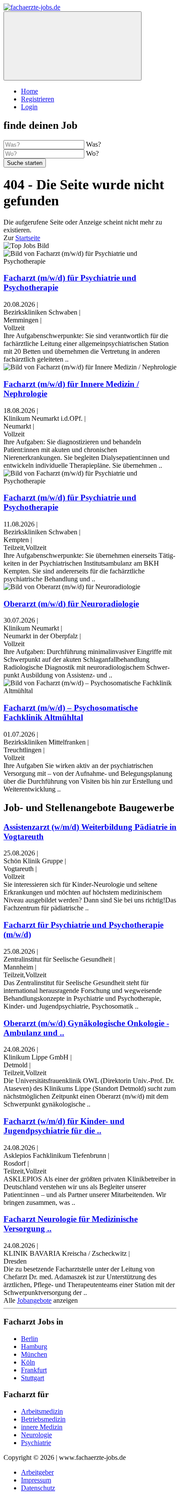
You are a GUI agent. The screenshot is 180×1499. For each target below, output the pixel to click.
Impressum (36, 1480)
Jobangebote (34, 1300)
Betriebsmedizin (43, 1419)
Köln (28, 1362)
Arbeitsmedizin (42, 1411)
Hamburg (34, 1346)
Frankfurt (34, 1370)
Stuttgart (32, 1378)
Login (29, 107)
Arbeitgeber (37, 1472)
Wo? (92, 153)
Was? (93, 144)
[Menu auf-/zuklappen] (72, 45)
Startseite (27, 237)
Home (29, 91)
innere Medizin (41, 1427)
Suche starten (24, 163)
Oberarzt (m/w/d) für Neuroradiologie (71, 603)
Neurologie (36, 1435)
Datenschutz (38, 1488)
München (34, 1354)
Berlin (29, 1338)
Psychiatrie (36, 1442)
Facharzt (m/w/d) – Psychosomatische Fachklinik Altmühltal (70, 712)
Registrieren (37, 99)
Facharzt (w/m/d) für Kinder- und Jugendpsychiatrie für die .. (64, 1126)
